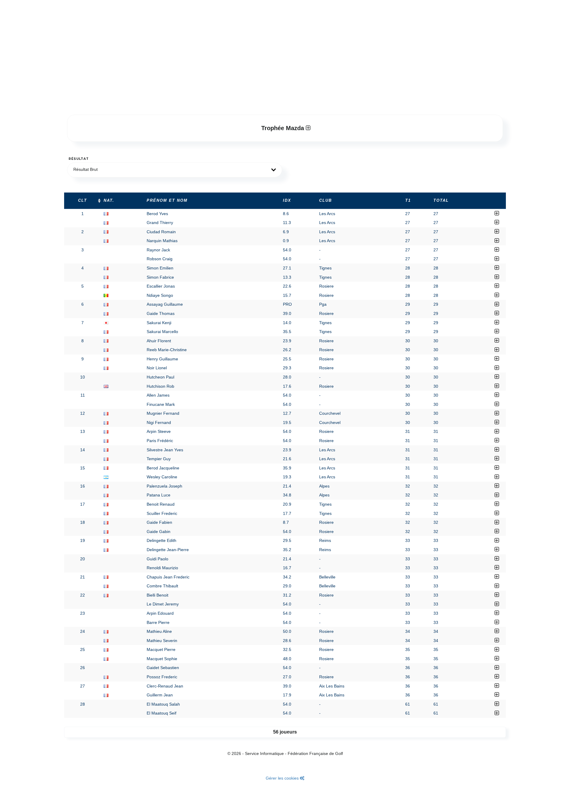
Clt (82, 200)
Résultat (79, 159)
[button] (174, 170)
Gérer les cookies (283, 778)
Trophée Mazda (283, 128)
